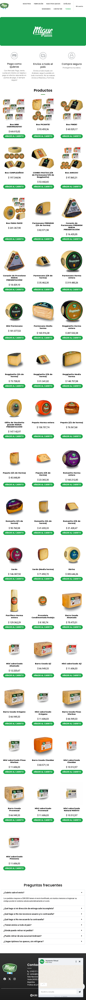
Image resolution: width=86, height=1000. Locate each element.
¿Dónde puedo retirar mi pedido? (18, 930)
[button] (43, 892)
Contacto (34, 965)
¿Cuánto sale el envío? (13, 892)
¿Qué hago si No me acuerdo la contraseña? (23, 919)
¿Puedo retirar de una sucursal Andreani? (22, 936)
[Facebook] (4, 978)
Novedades (46, 9)
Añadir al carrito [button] (14, 136)
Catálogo (67, 3)
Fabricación (38, 3)
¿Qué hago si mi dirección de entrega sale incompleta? (28, 908)
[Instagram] (14, 978)
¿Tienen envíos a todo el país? (17, 925)
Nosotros (27, 3)
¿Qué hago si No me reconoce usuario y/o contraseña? (28, 914)
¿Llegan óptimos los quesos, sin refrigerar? (23, 941)
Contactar (58, 9)
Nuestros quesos (53, 3)
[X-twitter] (9, 978)
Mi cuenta (79, 6)
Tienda (68, 9)
